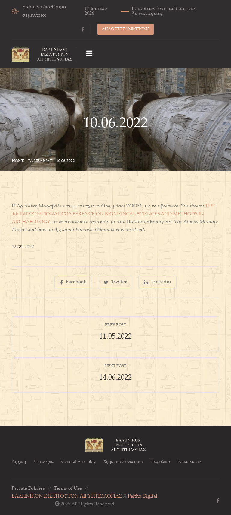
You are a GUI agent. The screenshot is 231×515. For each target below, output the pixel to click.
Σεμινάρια (43, 462)
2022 (29, 247)
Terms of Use (68, 488)
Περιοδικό (160, 462)
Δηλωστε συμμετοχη (125, 29)
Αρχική (19, 462)
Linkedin (161, 282)
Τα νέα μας (40, 161)
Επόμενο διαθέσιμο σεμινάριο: (109, 11)
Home (18, 161)
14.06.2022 (115, 378)
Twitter (119, 282)
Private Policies (28, 488)
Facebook (76, 282)
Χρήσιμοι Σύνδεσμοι (123, 462)
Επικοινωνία (189, 462)
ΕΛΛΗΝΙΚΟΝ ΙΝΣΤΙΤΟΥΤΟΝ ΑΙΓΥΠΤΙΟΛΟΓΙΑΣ (67, 496)
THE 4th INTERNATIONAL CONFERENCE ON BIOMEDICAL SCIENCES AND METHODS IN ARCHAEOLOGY (113, 214)
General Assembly (78, 462)
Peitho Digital (142, 496)
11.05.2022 (115, 337)
